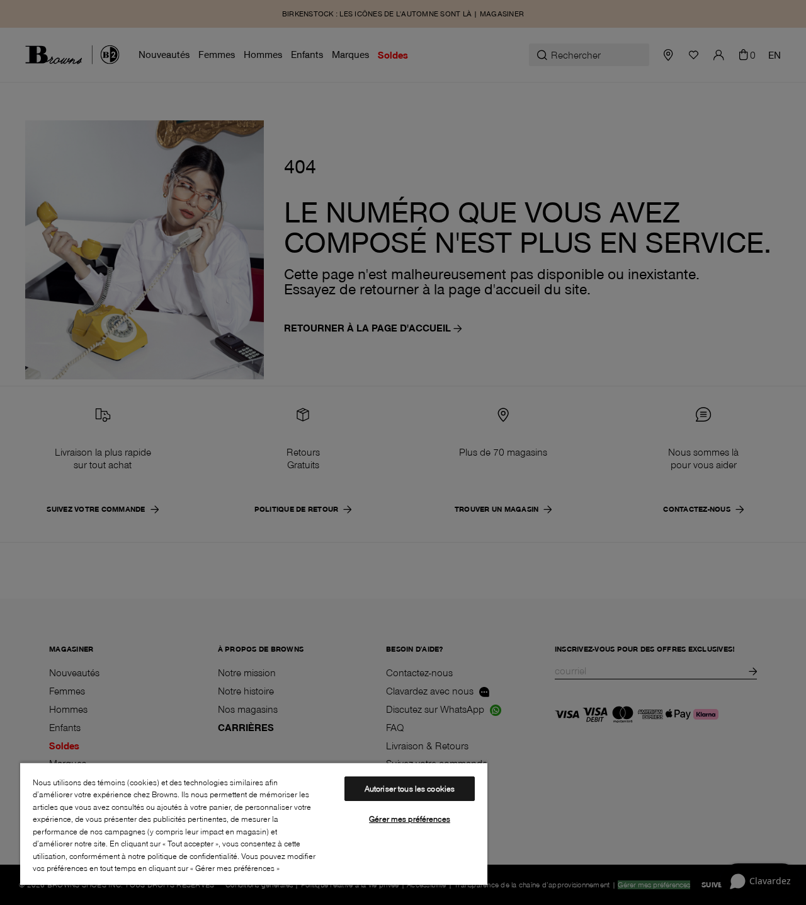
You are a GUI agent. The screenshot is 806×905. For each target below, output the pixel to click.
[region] (253, 823)
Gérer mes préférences (409, 819)
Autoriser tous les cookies (410, 788)
